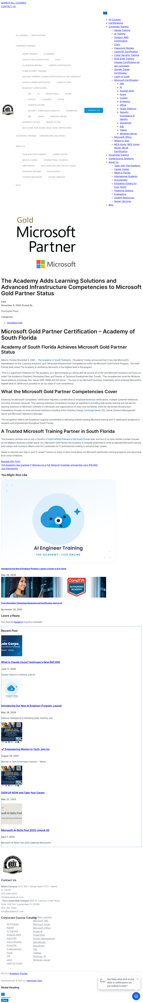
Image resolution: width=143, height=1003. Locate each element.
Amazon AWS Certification (35, 59)
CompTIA (11, 945)
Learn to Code (64, 82)
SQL (29, 116)
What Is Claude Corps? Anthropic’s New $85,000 (30, 662)
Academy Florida (18, 973)
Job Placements (9, 468)
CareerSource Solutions (52, 136)
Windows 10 (39, 956)
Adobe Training (30, 54)
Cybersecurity (14, 949)
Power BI (37, 931)
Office (61, 99)
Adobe (10, 927)
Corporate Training (26, 46)
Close (4, 1000)
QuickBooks (39, 942)
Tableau (37, 952)
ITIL (8, 956)
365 (29, 94)
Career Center (60, 154)
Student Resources (32, 177)
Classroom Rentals (32, 65)
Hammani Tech (34, 980)
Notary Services (56, 177)
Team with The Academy (34, 154)
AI (38, 94)
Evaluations (53, 171)
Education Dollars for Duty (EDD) (58, 166)
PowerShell (39, 935)
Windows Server (58, 116)
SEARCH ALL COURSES (13, 2)
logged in (18, 622)
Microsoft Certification (34, 88)
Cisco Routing (14, 941)
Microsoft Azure (41, 924)
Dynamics (47, 99)
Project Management (44, 938)
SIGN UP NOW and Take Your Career (23, 792)
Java (9, 959)
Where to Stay (53, 122)
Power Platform (36, 105)
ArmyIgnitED (28, 166)
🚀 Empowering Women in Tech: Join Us (25, 749)
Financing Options (31, 171)
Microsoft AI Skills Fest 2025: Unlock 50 (25, 830)
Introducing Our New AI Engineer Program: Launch (31, 705)
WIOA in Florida (30, 160)
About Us (20, 146)
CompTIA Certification (60, 65)
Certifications (38, 35)
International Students (56, 160)
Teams (41, 116)
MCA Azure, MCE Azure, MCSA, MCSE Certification (46, 128)
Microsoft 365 (40, 920)
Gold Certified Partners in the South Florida (69, 439)
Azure (68, 94)
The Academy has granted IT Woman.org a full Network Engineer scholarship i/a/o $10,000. (49, 465)
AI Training (49, 54)
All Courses (22, 35)
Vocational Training (26, 136)
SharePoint (72, 111)
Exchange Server (92, 410)
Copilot (32, 99)
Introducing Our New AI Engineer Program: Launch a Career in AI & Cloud (33, 569)
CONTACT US (8, 6)
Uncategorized (14, 322)
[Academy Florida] (8, 116)
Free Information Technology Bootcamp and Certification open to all (31, 603)
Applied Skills (52, 94)
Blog (18, 185)
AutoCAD (12, 938)
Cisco (57, 59)
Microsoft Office (31, 122)
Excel (9, 952)
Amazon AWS (14, 934)
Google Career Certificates (36, 82)
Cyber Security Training (34, 71)
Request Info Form (10, 461)
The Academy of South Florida (53, 360)
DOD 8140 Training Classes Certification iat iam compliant (51, 76)
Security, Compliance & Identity (44, 111)
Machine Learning (42, 917)
